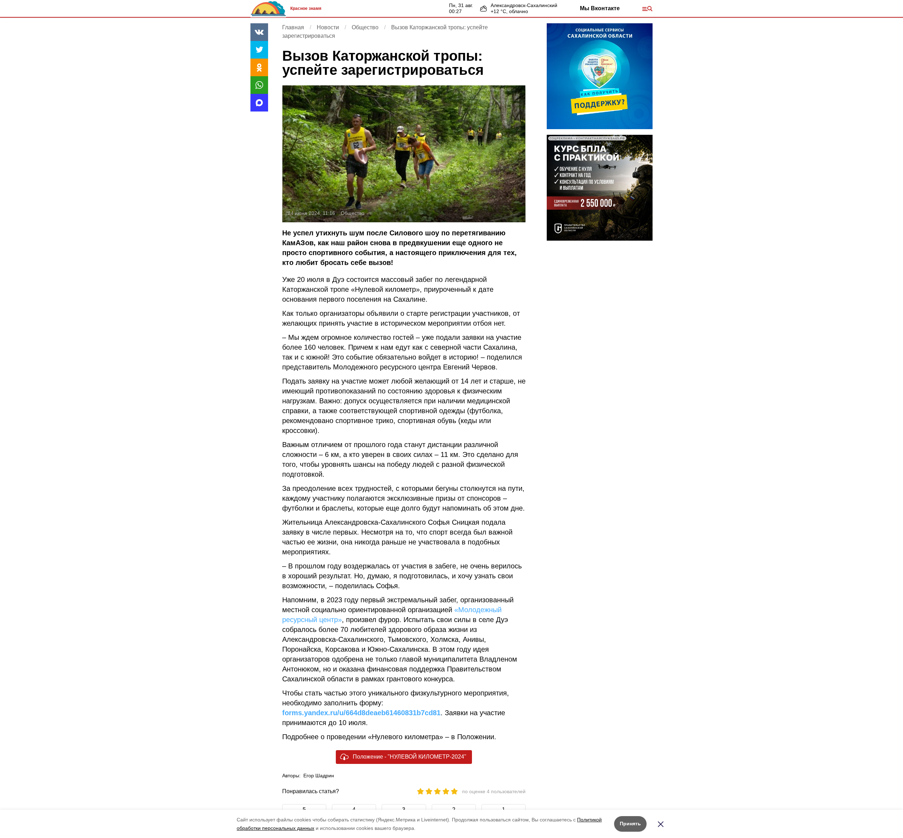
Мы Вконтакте (600, 8)
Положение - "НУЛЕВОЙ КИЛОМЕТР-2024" (409, 757)
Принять (630, 823)
